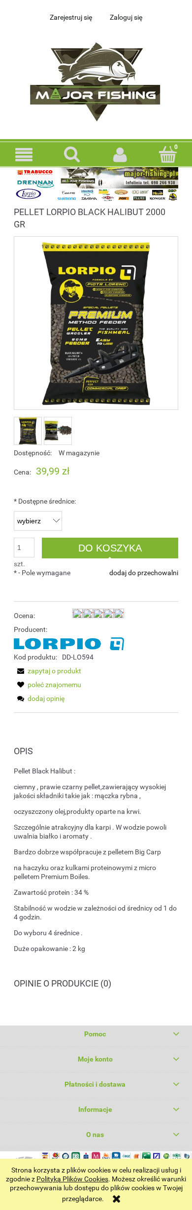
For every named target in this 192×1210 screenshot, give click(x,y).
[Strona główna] (96, 79)
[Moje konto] (120, 154)
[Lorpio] (69, 643)
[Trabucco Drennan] (96, 183)
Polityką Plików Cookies (72, 1179)
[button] (24, 154)
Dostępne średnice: (45, 501)
